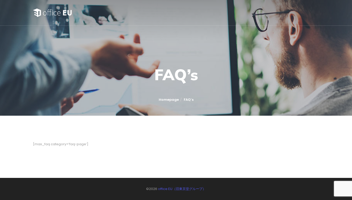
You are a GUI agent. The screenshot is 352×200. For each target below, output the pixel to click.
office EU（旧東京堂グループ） (182, 188)
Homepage (169, 99)
